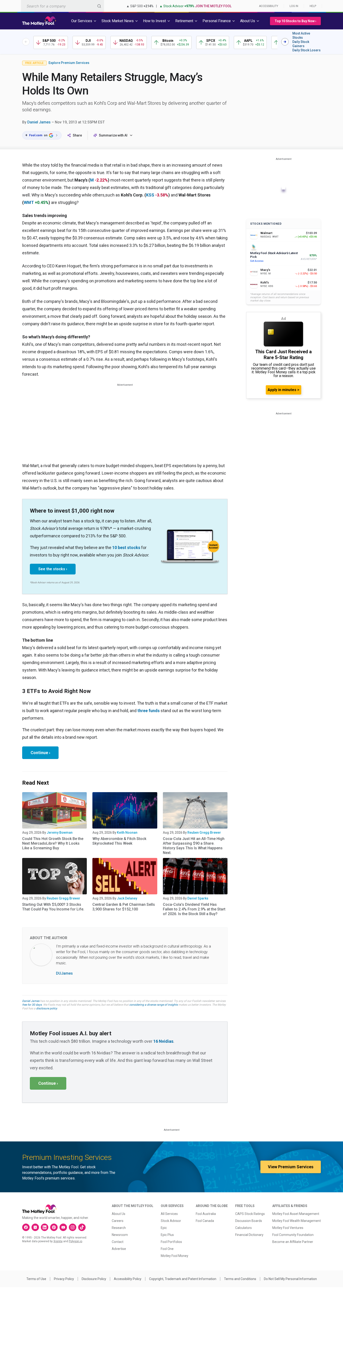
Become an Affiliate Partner (292, 1242)
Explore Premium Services (69, 63)
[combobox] (62, 6)
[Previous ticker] (26, 41)
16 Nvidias (163, 1041)
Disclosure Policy (94, 1279)
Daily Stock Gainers (300, 44)
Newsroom (120, 1235)
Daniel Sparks (197, 898)
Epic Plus (167, 1235)
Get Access (256, 260)
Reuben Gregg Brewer (204, 832)
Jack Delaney (127, 898)
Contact (117, 1242)
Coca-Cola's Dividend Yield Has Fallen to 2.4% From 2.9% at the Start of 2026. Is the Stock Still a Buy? (194, 909)
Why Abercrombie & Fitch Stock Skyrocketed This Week (119, 841)
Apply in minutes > (283, 390)
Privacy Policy (64, 1279)
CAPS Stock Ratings (250, 1214)
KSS (150, 194)
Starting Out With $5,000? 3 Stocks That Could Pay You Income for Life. (53, 906)
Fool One (167, 1249)
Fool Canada (205, 1221)
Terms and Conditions (240, 1279)
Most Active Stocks (301, 35)
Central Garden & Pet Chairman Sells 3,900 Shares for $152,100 (123, 906)
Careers (117, 1221)
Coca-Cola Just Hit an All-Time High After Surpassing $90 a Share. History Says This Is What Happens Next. (193, 845)
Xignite (58, 1241)
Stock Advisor (171, 1221)
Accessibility (268, 6)
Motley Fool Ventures (287, 1228)
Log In (294, 6)
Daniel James (39, 122)
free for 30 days (32, 1004)
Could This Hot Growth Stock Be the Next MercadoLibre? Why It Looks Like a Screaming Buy (52, 843)
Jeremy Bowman (60, 832)
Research (119, 1228)
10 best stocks (126, 547)
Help (313, 6)
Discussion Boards (248, 1221)
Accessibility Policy (127, 1279)
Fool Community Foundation (293, 1235)
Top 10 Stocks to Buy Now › (295, 21)
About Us (118, 1214)
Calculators (243, 1228)
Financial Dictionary (249, 1235)
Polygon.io (75, 1241)
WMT (29, 202)
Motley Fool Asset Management (295, 1214)
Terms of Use (36, 1279)
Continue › (40, 752)
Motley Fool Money (174, 1256)
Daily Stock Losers (306, 50)
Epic (164, 1228)
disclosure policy (46, 1008)
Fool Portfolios (171, 1242)
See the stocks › (52, 569)
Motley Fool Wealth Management (296, 1221)
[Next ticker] (285, 41)
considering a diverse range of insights (153, 1004)
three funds (148, 710)
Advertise (119, 1249)
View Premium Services (290, 1166)
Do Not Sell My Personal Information (290, 1279)
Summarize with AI (113, 135)
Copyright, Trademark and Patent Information (182, 1279)
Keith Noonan (127, 832)
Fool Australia (206, 1214)
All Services (169, 1214)
